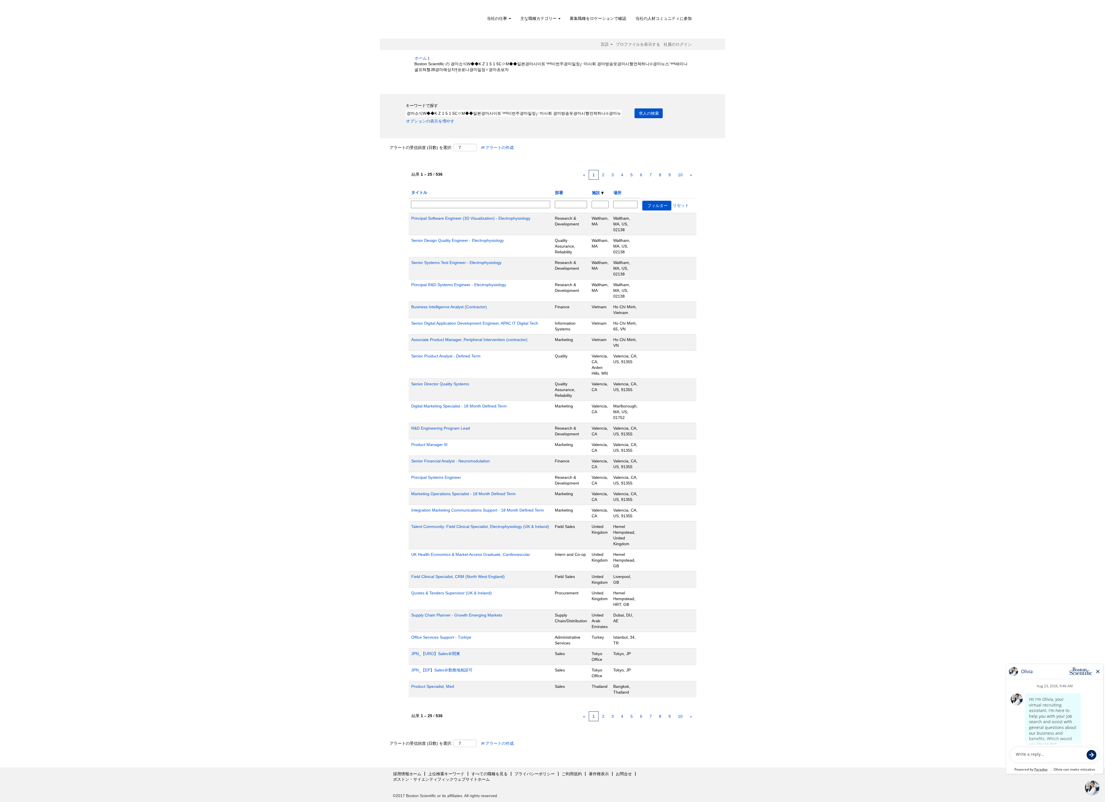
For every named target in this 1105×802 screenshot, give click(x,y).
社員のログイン (678, 44)
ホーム (421, 58)
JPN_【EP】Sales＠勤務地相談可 (442, 670)
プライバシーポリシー (535, 774)
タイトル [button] (419, 192)
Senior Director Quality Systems (440, 384)
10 (680, 175)
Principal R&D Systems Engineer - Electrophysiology (458, 284)
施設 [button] (596, 192)
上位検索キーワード (446, 774)
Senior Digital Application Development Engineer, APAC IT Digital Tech (474, 323)
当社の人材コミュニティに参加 (663, 18)
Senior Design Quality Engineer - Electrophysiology (457, 240)
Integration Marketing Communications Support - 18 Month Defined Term (477, 510)
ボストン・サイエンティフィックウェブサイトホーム (441, 779)
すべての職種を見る (489, 774)
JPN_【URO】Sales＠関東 (435, 653)
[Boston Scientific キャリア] (447, 21)
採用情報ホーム (407, 774)
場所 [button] (618, 192)
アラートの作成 (499, 147)
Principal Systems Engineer (436, 477)
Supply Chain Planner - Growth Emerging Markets (456, 615)
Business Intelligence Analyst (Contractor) (449, 307)
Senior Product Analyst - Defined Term (446, 356)
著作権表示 (599, 774)
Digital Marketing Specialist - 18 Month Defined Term (459, 406)
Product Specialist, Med (432, 686)
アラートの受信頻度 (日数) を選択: (421, 147)
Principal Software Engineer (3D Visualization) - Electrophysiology (470, 218)
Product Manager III (429, 444)
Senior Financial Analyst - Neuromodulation (450, 461)
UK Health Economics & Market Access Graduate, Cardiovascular (470, 554)
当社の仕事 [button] (497, 18)
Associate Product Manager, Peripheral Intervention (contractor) (469, 339)
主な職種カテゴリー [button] (539, 18)
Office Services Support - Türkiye (441, 637)
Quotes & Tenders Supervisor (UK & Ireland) (451, 593)
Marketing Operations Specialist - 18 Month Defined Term (463, 493)
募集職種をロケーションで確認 (598, 18)
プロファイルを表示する (638, 44)
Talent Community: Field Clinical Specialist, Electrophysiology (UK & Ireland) (480, 526)
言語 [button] (605, 44)
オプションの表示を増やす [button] (430, 121)
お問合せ (624, 774)
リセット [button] (681, 205)
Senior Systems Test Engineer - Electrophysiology (456, 262)
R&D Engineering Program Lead (440, 428)
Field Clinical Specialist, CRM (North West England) (458, 576)
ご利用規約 (572, 774)
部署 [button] (559, 192)
